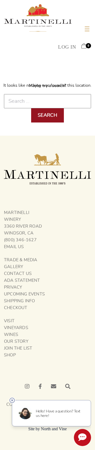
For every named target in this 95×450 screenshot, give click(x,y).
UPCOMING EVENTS (24, 294)
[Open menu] (87, 29)
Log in (67, 47)
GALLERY (13, 267)
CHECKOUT (15, 308)
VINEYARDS (16, 328)
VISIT (9, 321)
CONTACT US (18, 274)
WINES (11, 335)
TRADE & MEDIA (20, 260)
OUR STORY (16, 341)
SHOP (10, 355)
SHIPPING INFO (19, 301)
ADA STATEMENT (22, 280)
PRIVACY (13, 287)
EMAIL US (14, 247)
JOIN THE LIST (18, 348)
